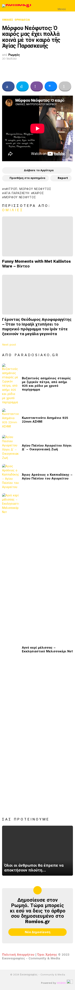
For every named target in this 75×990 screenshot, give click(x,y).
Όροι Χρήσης (47, 954)
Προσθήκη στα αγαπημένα (27, 178)
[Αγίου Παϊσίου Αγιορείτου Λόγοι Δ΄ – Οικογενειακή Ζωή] (10, 447)
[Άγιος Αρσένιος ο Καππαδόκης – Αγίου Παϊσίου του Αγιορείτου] (10, 476)
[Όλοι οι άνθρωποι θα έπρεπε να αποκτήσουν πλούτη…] (37, 851)
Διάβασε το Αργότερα (39, 170)
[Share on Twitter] (22, 86)
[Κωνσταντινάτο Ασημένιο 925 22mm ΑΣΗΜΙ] (10, 419)
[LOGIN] (70, 6)
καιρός (38, 193)
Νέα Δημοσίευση (37, 932)
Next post (9, 344)
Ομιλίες (12, 210)
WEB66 (61, 982)
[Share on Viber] (36, 86)
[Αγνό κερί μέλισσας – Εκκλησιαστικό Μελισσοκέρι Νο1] (10, 649)
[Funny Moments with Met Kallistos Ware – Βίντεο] (37, 236)
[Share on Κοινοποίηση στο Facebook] (8, 86)
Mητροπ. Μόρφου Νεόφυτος (27, 189)
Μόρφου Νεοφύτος (20, 197)
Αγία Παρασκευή (16, 193)
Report (63, 178)
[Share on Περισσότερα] (65, 86)
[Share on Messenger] (51, 86)
